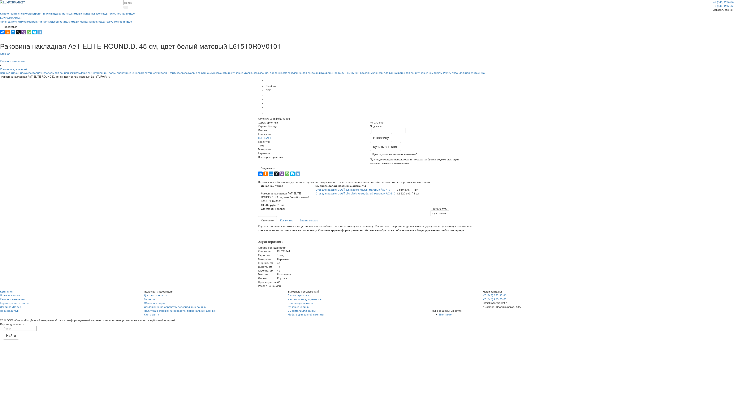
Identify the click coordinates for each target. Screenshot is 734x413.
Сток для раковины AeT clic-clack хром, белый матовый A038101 (356, 193)
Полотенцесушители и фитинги (160, 73)
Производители (9, 310)
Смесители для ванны (302, 310)
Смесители (32, 73)
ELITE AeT (264, 138)
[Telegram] (39, 32)
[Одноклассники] (7, 32)
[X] (18, 32)
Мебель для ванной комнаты (62, 73)
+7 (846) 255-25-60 (495, 295)
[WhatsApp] (29, 32)
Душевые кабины (221, 73)
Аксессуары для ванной (195, 73)
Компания (6, 291)
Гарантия (150, 299)
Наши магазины (10, 295)
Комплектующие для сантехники (301, 73)
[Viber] (23, 32)
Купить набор (439, 213)
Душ (41, 73)
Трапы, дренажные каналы (124, 73)
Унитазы (13, 73)
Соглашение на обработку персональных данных (175, 307)
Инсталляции (99, 73)
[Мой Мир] (13, 32)
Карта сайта (151, 314)
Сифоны (327, 73)
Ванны (4, 73)
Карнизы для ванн (383, 73)
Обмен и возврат (154, 303)
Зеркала (85, 73)
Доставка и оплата (155, 295)
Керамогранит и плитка (14, 303)
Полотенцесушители (300, 303)
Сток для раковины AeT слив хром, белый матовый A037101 (354, 189)
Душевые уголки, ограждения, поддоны (256, 73)
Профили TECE (342, 73)
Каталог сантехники (12, 299)
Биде (22, 73)
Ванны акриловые (299, 295)
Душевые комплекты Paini (433, 73)
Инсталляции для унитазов (305, 299)
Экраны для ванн (406, 73)
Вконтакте (445, 314)
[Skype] (34, 32)
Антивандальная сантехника (467, 73)
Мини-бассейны (362, 73)
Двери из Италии (10, 307)
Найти (11, 335)
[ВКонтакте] (2, 32)
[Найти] (125, 7)
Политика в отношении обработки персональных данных (179, 310)
